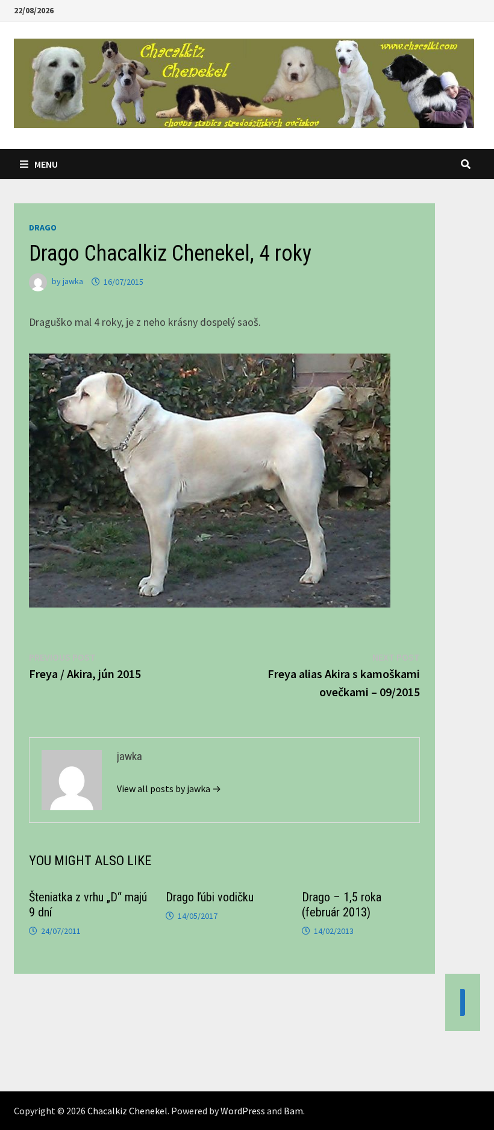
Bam (293, 1111)
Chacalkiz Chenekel (127, 1111)
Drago (43, 227)
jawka (73, 281)
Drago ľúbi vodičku (210, 897)
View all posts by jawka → (169, 788)
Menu (46, 164)
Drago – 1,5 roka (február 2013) (341, 904)
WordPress (242, 1111)
